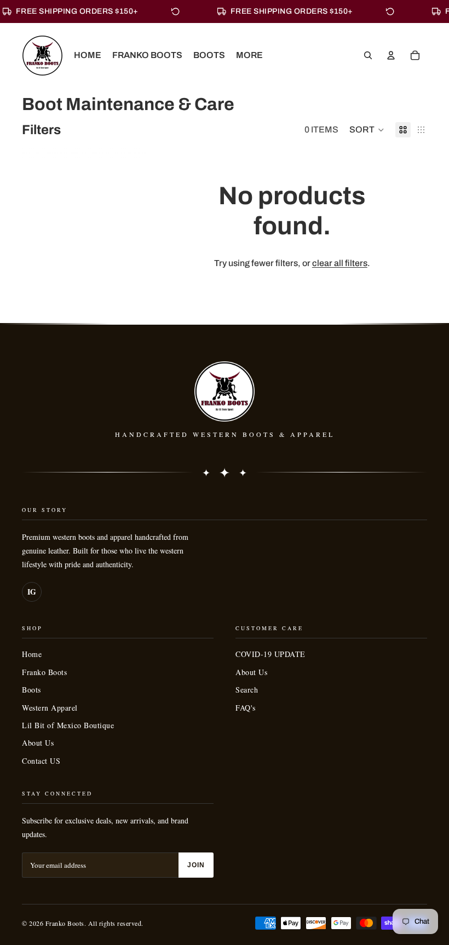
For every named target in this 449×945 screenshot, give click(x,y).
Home (32, 654)
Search (246, 689)
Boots (31, 689)
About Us (38, 742)
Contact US (41, 761)
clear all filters (339, 263)
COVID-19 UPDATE (270, 654)
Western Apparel (50, 707)
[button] (366, 130)
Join (196, 865)
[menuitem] (249, 55)
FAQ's (245, 707)
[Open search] (368, 55)
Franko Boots (44, 672)
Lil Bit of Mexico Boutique (68, 725)
